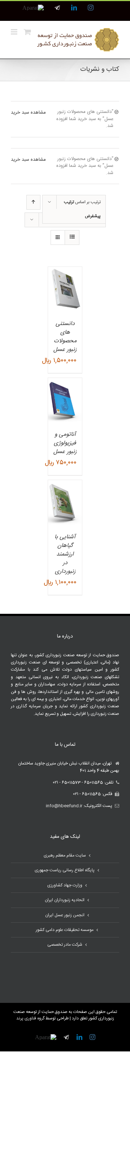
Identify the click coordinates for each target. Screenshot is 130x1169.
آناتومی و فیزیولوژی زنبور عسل (65, 443)
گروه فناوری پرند (30, 1018)
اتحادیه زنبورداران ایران (64, 900)
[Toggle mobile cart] (27, 32)
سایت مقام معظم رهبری (65, 855)
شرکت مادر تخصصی (64, 944)
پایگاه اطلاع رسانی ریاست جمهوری (65, 870)
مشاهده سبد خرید (28, 113)
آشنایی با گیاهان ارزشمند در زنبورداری (65, 554)
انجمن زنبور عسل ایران (64, 915)
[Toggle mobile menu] (14, 32)
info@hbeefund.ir (64, 805)
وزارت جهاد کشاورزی (64, 885)
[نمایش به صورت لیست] (72, 237)
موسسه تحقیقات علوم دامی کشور (65, 929)
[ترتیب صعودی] (33, 202)
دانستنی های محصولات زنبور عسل (65, 337)
